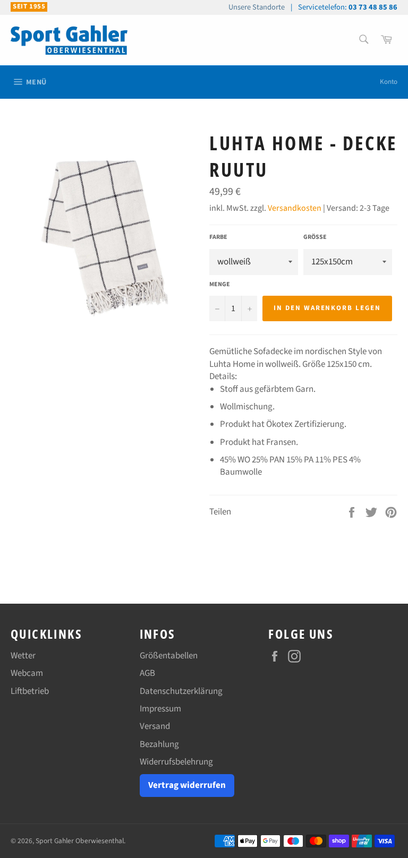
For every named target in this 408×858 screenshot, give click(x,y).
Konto (388, 82)
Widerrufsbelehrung (176, 762)
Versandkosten (294, 208)
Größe (315, 237)
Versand (155, 726)
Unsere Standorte (256, 7)
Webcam (27, 673)
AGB (147, 673)
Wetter (23, 655)
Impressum (160, 708)
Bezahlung (159, 744)
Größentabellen (169, 655)
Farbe (218, 237)
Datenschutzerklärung (181, 691)
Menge (219, 284)
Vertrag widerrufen (187, 785)
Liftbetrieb (30, 691)
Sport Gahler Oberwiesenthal (80, 841)
